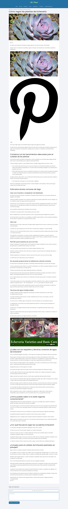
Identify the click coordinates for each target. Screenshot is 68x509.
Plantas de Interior (48, 6)
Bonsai (20, 6)
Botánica (25, 6)
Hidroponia (35, 6)
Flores (30, 6)
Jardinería (41, 6)
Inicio (17, 6)
